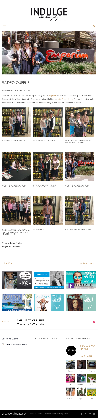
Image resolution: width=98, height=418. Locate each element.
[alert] (17, 344)
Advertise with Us (50, 414)
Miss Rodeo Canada (65, 99)
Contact (39, 414)
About (32, 414)
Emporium (53, 95)
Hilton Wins (8, 263)
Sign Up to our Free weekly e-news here (30, 322)
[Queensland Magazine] (14, 414)
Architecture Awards (87, 263)
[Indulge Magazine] (49, 14)
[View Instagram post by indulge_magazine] (74, 367)
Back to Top (6, 322)
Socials (27, 90)
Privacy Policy (63, 414)
